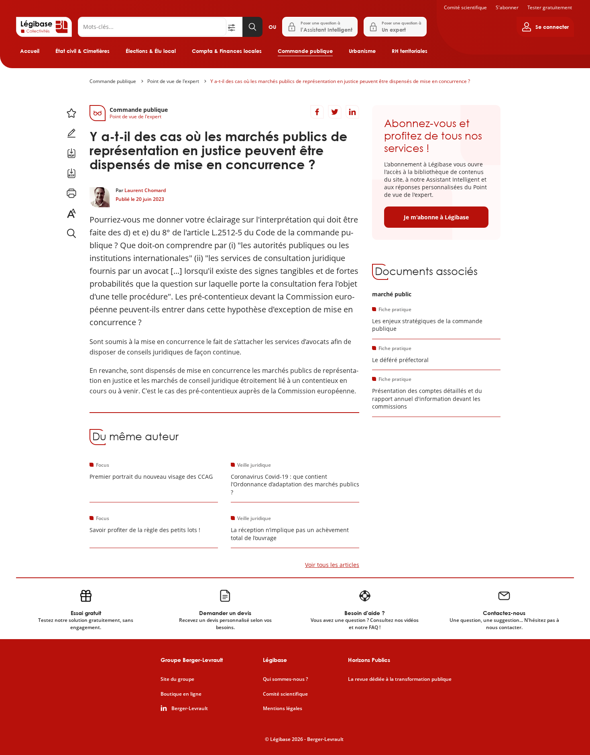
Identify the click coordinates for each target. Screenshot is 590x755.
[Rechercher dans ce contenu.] (71, 233)
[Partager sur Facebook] (317, 112)
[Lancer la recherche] (252, 27)
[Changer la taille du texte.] (71, 213)
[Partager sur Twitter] (335, 112)
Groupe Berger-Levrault (192, 659)
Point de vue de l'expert (173, 81)
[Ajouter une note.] (71, 133)
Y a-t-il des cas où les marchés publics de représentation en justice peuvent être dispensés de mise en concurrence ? (340, 81)
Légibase (275, 659)
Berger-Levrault (189, 708)
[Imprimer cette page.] (71, 193)
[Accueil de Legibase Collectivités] (44, 27)
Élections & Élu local (151, 51)
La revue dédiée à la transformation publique (400, 679)
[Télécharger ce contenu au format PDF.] (71, 153)
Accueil (29, 51)
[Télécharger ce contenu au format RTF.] (71, 173)
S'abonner (507, 7)
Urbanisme (362, 51)
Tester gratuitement (549, 7)
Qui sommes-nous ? (285, 679)
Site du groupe (177, 679)
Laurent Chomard (145, 190)
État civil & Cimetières (82, 51)
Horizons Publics (369, 659)
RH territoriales (409, 51)
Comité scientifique (465, 7)
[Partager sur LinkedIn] (352, 112)
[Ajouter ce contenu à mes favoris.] (71, 113)
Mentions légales (282, 708)
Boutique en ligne (181, 694)
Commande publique (305, 51)
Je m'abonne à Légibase (436, 217)
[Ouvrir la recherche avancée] (234, 26)
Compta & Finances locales (227, 51)
